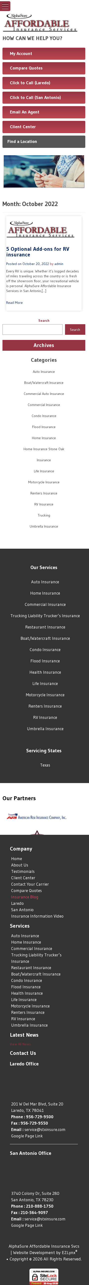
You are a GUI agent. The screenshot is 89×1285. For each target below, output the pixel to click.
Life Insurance (44, 471)
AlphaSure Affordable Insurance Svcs (44, 1246)
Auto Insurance (44, 371)
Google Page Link (27, 1135)
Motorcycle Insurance (44, 482)
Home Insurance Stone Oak (43, 449)
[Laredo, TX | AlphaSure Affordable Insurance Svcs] (43, 21)
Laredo (17, 903)
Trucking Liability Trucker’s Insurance (45, 615)
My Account (21, 53)
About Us (19, 864)
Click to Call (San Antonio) (35, 97)
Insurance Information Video (37, 916)
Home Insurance (44, 438)
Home (16, 858)
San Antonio (22, 909)
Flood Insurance (44, 427)
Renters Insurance (43, 493)
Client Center (23, 126)
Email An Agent (24, 112)
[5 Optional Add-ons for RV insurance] (44, 228)
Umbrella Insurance (44, 526)
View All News (20, 1044)
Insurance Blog (25, 896)
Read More (14, 302)
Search (43, 320)
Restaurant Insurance (45, 626)
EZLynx (68, 1252)
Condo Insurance (44, 416)
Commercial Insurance (44, 405)
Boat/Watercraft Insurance (44, 382)
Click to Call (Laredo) (30, 82)
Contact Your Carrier (30, 884)
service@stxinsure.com (45, 1129)
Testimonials (23, 871)
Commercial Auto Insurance (44, 393)
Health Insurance (45, 672)
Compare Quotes (26, 68)
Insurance (44, 460)
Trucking (44, 515)
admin (58, 264)
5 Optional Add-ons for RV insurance (37, 252)
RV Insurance (43, 504)
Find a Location (22, 141)
